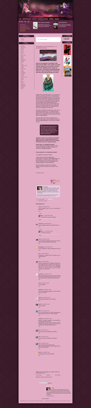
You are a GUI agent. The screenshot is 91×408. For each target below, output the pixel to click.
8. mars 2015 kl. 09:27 (45, 253)
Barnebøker (22, 45)
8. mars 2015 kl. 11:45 (45, 304)
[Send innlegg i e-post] (47, 199)
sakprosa (22, 79)
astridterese (40, 318)
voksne (22, 88)
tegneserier (22, 81)
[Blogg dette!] (49, 199)
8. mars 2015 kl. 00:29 (48, 215)
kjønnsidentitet (23, 72)
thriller (22, 82)
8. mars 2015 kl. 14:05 (45, 310)
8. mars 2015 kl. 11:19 (46, 297)
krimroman (22, 74)
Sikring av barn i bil (53, 195)
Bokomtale (22, 48)
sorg (21, 80)
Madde (39, 304)
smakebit (45, 200)
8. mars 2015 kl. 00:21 (47, 223)
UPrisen (22, 56)
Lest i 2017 (34, 19)
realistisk (22, 78)
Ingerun (40, 297)
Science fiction (23, 55)
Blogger (47, 398)
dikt (21, 63)
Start (20, 19)
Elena (39, 310)
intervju (22, 70)
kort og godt (23, 73)
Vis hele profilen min (50, 395)
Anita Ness (40, 223)
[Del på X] (50, 199)
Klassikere (22, 52)
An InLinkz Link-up (40, 172)
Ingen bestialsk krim (62, 22)
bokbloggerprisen (23, 59)
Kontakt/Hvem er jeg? (27, 19)
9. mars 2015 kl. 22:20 (45, 352)
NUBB (50, 97)
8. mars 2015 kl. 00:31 (48, 231)
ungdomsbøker (23, 85)
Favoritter (22, 50)
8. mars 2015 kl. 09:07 (45, 239)
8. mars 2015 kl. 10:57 (47, 289)
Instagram (22, 38)
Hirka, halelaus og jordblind (44, 22)
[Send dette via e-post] (48, 199)
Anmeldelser (40, 19)
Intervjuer (46, 19)
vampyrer (22, 87)
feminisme (22, 67)
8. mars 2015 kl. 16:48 (47, 318)
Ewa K (39, 239)
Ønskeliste (51, 19)
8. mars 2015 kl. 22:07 (44, 336)
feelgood (22, 66)
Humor (22, 51)
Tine (39, 261)
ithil (39, 336)
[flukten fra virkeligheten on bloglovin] (43, 383)
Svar (39, 211)
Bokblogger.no (45, 191)
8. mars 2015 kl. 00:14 (45, 206)
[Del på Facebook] (51, 199)
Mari (41, 199)
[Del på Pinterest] (52, 199)
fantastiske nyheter (24, 65)
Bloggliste (57, 19)
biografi (22, 58)
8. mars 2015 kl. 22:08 (44, 343)
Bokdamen (40, 289)
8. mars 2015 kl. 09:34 (44, 261)
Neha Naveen (41, 200)
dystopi (22, 64)
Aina (39, 253)
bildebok (22, 57)
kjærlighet (22, 71)
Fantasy (22, 49)
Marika (39, 352)
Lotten (39, 206)
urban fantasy (23, 86)
